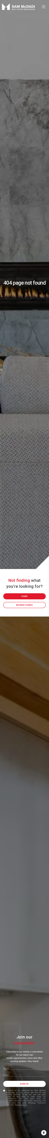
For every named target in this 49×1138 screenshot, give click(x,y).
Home (24, 596)
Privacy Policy (21, 1105)
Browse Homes (24, 605)
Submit (24, 1084)
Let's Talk (43, 1127)
